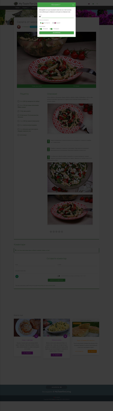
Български (46, 23)
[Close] (73, 5)
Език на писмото (44, 20)
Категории (42, 26)
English (58, 23)
